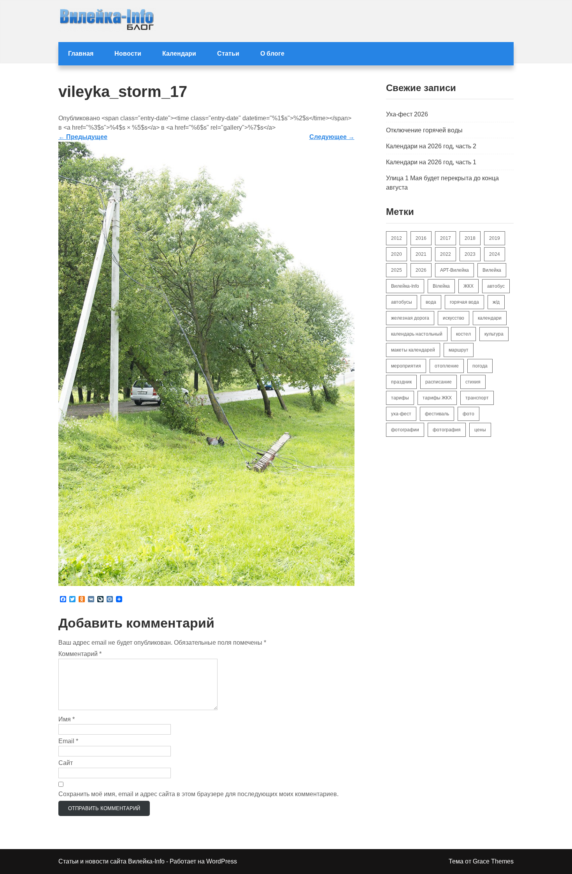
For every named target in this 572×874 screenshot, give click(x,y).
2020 (396, 254)
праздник (401, 382)
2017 (445, 238)
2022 (445, 254)
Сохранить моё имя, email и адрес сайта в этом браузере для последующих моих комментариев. (198, 794)
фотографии (405, 430)
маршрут (458, 350)
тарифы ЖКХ (437, 398)
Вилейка (492, 270)
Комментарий (80, 654)
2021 (421, 254)
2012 (396, 238)
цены (480, 430)
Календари (179, 53)
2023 (470, 254)
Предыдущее (82, 137)
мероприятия (406, 366)
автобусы (401, 302)
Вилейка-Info (405, 286)
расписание (438, 382)
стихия (473, 382)
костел (463, 334)
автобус (496, 286)
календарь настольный (416, 334)
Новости (127, 53)
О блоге (272, 53)
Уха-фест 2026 (407, 114)
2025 (396, 270)
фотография (447, 430)
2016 (421, 238)
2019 (494, 238)
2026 (421, 270)
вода (431, 302)
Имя (66, 719)
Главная (80, 53)
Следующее (331, 137)
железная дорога (410, 318)
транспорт (477, 398)
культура (494, 334)
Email (68, 741)
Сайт (65, 763)
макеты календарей (413, 350)
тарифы (400, 398)
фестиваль (437, 414)
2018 (470, 238)
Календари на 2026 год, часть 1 (431, 162)
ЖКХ (468, 286)
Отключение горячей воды (424, 130)
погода (480, 366)
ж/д (496, 302)
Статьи (228, 53)
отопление (447, 366)
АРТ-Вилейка (454, 270)
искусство (453, 318)
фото (468, 414)
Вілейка (441, 286)
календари (490, 318)
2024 (494, 254)
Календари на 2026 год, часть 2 (431, 146)
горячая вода (464, 302)
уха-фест (401, 414)
